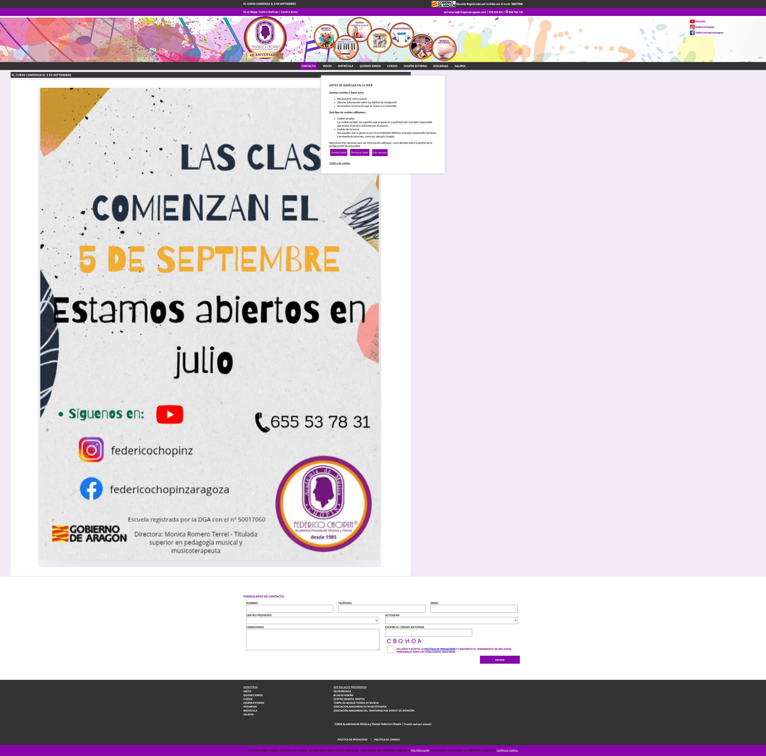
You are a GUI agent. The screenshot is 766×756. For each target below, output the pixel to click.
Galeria (460, 66)
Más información (420, 750)
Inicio (327, 66)
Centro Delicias (268, 12)
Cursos (392, 66)
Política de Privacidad (439, 649)
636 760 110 (516, 12)
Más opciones (380, 153)
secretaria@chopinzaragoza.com (465, 12)
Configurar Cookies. (507, 750)
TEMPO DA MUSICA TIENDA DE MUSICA (356, 702)
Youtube (700, 21)
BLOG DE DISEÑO (343, 695)
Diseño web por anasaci (418, 724)
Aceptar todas (338, 152)
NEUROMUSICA (342, 691)
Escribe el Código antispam (404, 627)
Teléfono (345, 603)
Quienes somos (370, 66)
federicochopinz (705, 27)
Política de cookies (387, 739)
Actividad (392, 615)
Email (434, 603)
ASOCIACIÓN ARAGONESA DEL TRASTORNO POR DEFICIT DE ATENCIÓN (374, 710)
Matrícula (345, 66)
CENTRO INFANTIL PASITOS (349, 699)
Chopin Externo (415, 66)
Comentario (255, 627)
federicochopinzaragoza (710, 32)
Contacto (308, 66)
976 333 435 (496, 12)
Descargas (440, 66)
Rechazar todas (359, 152)
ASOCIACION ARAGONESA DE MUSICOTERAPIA (360, 706)
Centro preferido (259, 615)
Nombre (252, 603)
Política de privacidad (353, 739)
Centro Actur (289, 12)
